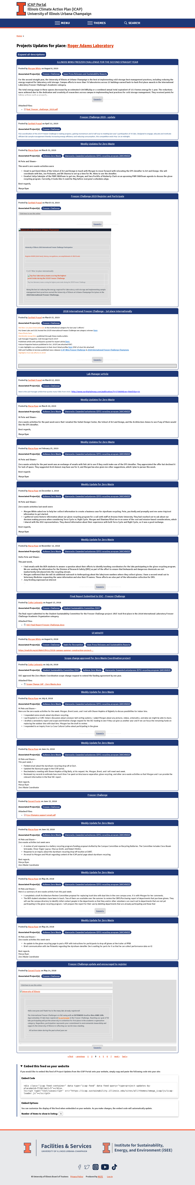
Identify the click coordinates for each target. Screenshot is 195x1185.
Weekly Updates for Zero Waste (98, 144)
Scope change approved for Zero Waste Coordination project (97, 658)
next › (117, 1056)
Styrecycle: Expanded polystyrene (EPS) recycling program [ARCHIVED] (97, 156)
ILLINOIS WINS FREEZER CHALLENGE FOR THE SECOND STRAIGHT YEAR (97, 62)
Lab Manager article (97, 374)
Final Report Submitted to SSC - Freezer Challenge (97, 596)
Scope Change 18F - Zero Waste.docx (43, 684)
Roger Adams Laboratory (91, 45)
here (96, 330)
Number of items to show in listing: (39, 1113)
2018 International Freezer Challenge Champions (108, 350)
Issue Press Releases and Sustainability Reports (85, 74)
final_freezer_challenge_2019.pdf (42, 109)
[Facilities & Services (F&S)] (57, 1148)
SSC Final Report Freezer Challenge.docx (45, 625)
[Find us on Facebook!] (80, 1169)
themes (96, 23)
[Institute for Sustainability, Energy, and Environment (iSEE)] (137, 1148)
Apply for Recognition (73, 644)
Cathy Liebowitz (35, 602)
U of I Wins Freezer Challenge (73, 350)
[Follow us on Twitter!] (87, 1169)
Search (134, 23)
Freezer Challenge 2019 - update (97, 117)
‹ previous (80, 1056)
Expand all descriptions (31, 54)
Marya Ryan (33, 150)
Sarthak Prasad (35, 123)
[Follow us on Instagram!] (96, 1169)
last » (124, 1056)
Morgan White (34, 68)
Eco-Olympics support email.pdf (41, 815)
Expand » (97, 99)
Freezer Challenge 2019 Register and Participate (97, 196)
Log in (110, 1176)
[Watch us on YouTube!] (105, 1169)
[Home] (21, 9)
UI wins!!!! (97, 632)
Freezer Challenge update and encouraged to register (97, 964)
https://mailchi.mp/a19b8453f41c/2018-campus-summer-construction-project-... (55, 650)
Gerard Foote (34, 801)
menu (62, 23)
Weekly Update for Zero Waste (97, 484)
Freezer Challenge (51, 74)
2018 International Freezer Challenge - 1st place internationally (97, 311)
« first (70, 1056)
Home (19, 36)
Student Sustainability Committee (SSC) (81, 608)
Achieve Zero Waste (52, 156)
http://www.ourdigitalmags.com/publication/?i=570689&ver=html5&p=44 (106, 391)
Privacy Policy (76, 1176)
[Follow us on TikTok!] (114, 1169)
